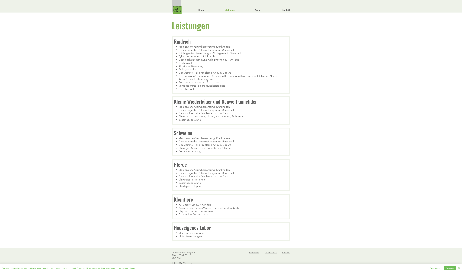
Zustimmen (450, 268)
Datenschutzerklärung (127, 268)
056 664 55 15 (185, 263)
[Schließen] (459, 268)
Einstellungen (435, 268)
